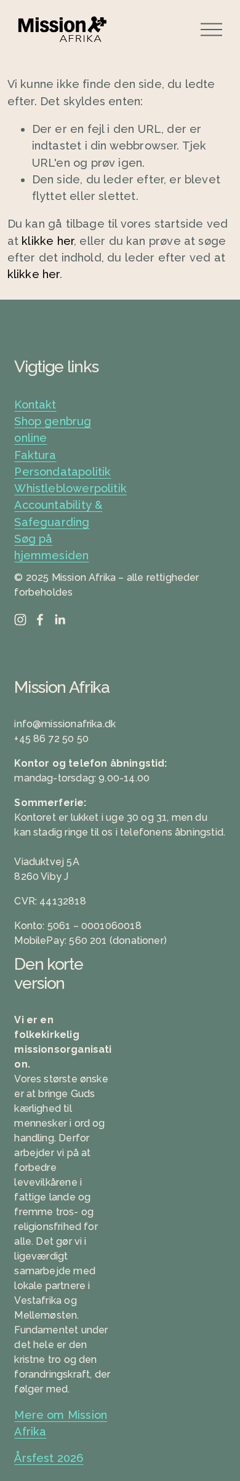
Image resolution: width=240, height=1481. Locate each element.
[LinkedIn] (60, 619)
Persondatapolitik (62, 471)
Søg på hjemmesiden (51, 547)
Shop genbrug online (52, 429)
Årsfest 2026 (48, 1457)
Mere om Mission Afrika (60, 1423)
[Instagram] (20, 619)
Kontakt (35, 404)
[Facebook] (40, 619)
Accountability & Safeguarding (58, 513)
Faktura (35, 455)
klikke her (48, 240)
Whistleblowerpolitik (70, 488)
